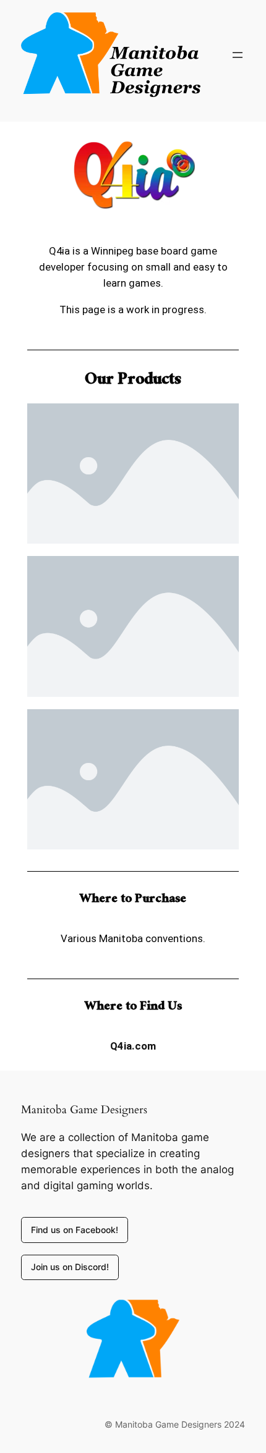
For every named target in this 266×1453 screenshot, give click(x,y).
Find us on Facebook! (74, 1229)
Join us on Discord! (70, 1266)
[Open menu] (237, 55)
